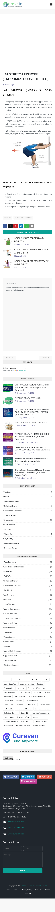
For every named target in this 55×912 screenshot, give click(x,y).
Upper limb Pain (28, 660)
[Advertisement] (27, 43)
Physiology (28, 539)
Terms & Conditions (42, 890)
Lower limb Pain (28, 623)
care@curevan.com (16, 822)
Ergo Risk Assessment (40, 713)
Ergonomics (28, 520)
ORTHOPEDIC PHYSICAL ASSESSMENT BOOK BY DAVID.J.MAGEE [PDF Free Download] (32, 387)
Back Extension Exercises (28, 567)
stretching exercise (23, 218)
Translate (22, 370)
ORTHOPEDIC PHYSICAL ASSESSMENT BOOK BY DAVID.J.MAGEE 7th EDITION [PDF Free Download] (32, 412)
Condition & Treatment (28, 511)
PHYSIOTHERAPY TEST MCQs (28, 398)
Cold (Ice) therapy (28, 506)
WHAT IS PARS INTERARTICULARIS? (31, 422)
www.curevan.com (16, 834)
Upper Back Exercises (28, 651)
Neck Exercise (28, 628)
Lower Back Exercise (28, 609)
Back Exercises (28, 562)
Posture (28, 646)
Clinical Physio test (28, 501)
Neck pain (28, 632)
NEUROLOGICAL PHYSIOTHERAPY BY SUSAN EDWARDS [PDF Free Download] (32, 448)
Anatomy (28, 492)
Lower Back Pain (28, 614)
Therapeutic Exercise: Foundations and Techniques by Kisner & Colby (31, 460)
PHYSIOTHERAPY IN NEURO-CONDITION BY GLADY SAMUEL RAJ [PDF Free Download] (32, 437)
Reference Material (28, 543)
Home (8, 890)
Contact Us (28, 894)
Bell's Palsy (28, 576)
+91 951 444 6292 (16, 828)
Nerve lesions (28, 637)
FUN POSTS (8, 709)
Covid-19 (28, 590)
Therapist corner (28, 548)
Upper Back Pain (28, 656)
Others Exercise (28, 642)
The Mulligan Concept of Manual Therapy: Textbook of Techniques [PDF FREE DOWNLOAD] (32, 473)
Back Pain (28, 571)
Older (45, 358)
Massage (28, 529)
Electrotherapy (28, 515)
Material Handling (11, 721)
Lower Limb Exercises (28, 618)
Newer (10, 358)
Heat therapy (28, 525)
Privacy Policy (27, 890)
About (16, 890)
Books (28, 497)
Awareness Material (24, 709)
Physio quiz (28, 534)
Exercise (7, 218)
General (19, 701)
